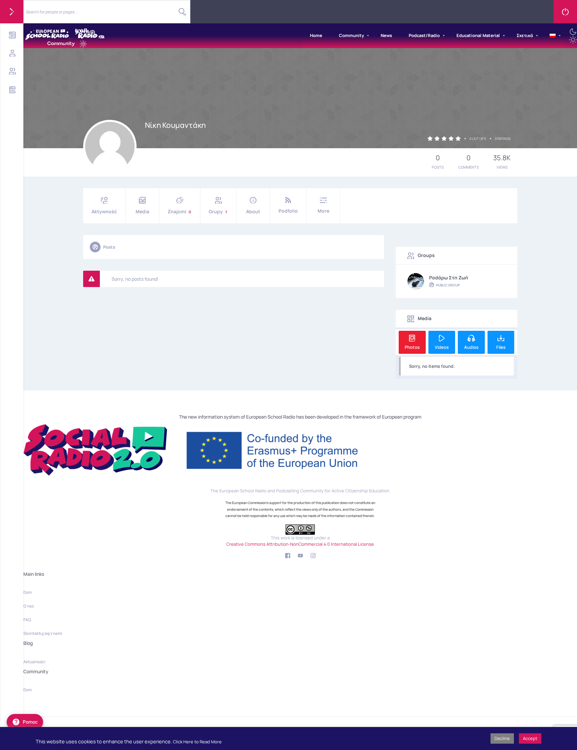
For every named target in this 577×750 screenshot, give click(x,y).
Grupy (218, 211)
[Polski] (552, 35)
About (253, 211)
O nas (28, 606)
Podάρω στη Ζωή (448, 277)
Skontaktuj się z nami (42, 633)
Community (351, 35)
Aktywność (104, 211)
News (386, 35)
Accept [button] (530, 738)
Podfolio (288, 211)
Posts (109, 247)
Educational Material (478, 35)
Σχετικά (525, 35)
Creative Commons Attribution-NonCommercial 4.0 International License (300, 544)
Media (142, 211)
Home (316, 35)
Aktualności (34, 662)
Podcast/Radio (424, 35)
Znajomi (179, 211)
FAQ (27, 619)
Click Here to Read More (197, 742)
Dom (27, 592)
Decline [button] (502, 738)
